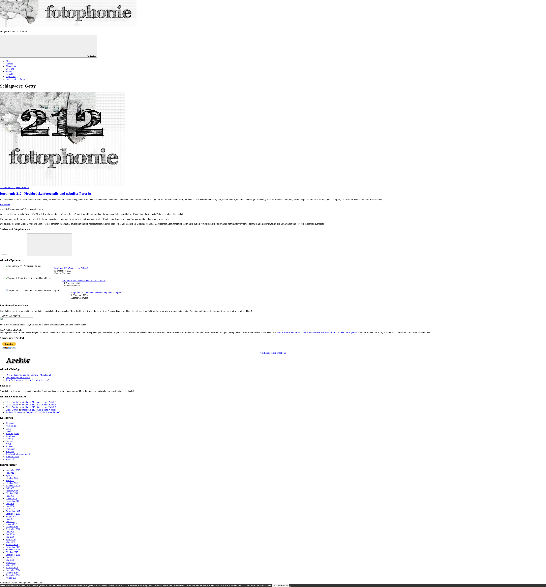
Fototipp (9, 438)
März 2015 (10, 565)
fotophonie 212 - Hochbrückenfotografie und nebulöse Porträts (46, 193)
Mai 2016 (10, 537)
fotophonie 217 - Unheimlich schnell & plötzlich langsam (96, 292)
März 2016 (10, 542)
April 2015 (10, 562)
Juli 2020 (10, 488)
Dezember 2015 (13, 547)
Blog (8, 61)
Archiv (9, 71)
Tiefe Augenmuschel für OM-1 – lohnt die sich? (27, 380)
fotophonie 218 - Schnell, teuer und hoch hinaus (84, 280)
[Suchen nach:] (13, 254)
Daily (8, 428)
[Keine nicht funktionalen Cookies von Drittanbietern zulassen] (290, 586)
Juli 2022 (10, 473)
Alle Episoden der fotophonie (273, 353)
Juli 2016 (10, 532)
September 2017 (13, 514)
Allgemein (10, 423)
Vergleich (10, 459)
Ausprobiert (11, 426)
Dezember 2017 (13, 511)
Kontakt (9, 74)
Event (8, 431)
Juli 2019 (10, 496)
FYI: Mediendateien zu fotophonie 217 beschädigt (28, 375)
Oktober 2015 (12, 552)
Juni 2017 (10, 521)
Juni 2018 (10, 506)
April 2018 (10, 508)
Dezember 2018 (13, 501)
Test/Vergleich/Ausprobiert (18, 454)
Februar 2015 (12, 567)
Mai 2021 (10, 480)
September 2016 (13, 529)
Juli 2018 (10, 503)
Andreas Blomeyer (14, 412)
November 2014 (13, 570)
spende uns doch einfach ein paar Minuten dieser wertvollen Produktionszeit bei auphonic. (317, 332)
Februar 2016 (12, 544)
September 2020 (13, 485)
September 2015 (13, 555)
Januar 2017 (11, 524)
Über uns (10, 69)
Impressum (10, 76)
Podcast (9, 63)
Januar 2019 (11, 498)
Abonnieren (11, 66)
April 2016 (10, 539)
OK (274, 585)
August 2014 (11, 578)
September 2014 (13, 575)
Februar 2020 (12, 491)
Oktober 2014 (12, 572)
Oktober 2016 (12, 526)
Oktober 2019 (12, 493)
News (8, 444)
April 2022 (10, 475)
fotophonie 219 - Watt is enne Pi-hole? (71, 268)
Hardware (10, 441)
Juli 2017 (10, 519)
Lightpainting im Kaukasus (18, 377)
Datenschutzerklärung (15, 79)
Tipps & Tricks (12, 456)
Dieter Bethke (22, 187)
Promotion (10, 449)
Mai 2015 (10, 560)
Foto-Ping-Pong (13, 433)
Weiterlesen (5, 204)
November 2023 (13, 470)
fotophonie (10, 436)
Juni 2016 (10, 534)
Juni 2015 (10, 557)
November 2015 (13, 549)
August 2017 (11, 516)
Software (10, 451)
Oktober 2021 (12, 478)
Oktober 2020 (12, 483)
